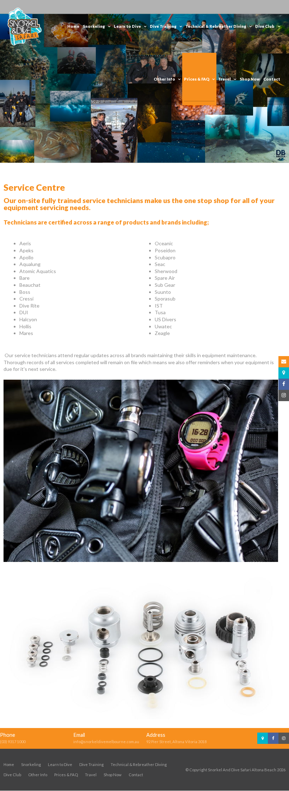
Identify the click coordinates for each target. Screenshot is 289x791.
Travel (91, 774)
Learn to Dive (60, 764)
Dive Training (91, 764)
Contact (136, 774)
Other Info (37, 774)
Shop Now (113, 774)
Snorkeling (31, 764)
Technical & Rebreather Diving (139, 764)
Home (9, 764)
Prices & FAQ (66, 774)
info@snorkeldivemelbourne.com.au (106, 741)
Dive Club (12, 774)
